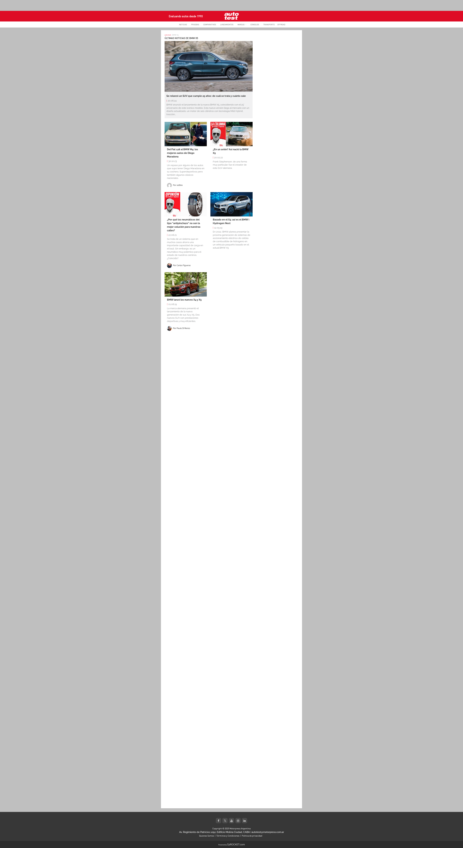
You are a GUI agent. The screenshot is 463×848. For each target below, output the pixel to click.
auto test (168, 35)
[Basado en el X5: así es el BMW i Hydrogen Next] (231, 204)
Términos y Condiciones (227, 836)
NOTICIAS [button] (183, 24)
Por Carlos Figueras (182, 265)
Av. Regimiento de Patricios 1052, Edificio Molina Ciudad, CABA (214, 832)
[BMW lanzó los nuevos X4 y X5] (186, 284)
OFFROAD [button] (281, 24)
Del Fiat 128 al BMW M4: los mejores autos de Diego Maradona (182, 153)
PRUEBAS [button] (195, 24)
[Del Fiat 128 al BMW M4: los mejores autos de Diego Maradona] (186, 134)
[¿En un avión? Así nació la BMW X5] (231, 134)
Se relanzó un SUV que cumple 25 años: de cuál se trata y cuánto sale (206, 95)
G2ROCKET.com (236, 844)
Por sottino (178, 185)
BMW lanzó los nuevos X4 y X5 (184, 299)
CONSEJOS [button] (254, 24)
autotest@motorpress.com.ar (268, 832)
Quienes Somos (206, 836)
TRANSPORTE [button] (269, 24)
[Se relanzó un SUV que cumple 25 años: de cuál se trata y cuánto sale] (209, 66)
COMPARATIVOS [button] (209, 24)
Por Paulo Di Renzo (181, 328)
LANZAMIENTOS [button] (226, 24)
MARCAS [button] (241, 24)
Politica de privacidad (252, 836)
